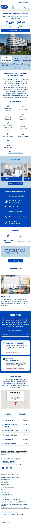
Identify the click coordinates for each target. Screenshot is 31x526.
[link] (13, 352)
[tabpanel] (15, 66)
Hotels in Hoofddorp (22, 451)
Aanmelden (20, 9)
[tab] (6, 59)
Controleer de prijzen (19, 30)
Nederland (11, 451)
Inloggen (27, 9)
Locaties (3, 451)
